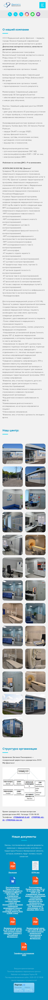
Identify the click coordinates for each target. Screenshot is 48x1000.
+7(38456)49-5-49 (21, 817)
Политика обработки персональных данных (24, 971)
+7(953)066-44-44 (14, 820)
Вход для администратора (24, 968)
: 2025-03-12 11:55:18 (36, 977)
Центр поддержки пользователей (24, 980)
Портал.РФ (33, 974)
